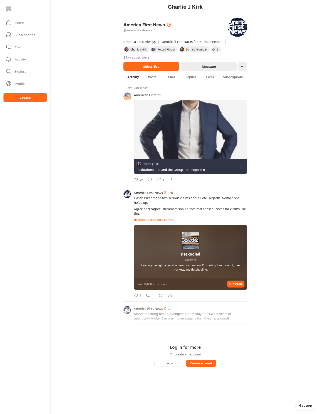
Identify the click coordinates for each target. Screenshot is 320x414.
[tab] (133, 76)
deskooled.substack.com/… (154, 219)
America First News (148, 192)
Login (169, 363)
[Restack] (160, 295)
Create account (201, 363)
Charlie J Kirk (151, 164)
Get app (305, 405)
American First (145, 95)
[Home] (8, 8)
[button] (25, 22)
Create (25, 97)
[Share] (171, 179)
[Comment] (149, 179)
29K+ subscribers (136, 57)
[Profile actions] (242, 66)
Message (209, 66)
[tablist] (185, 76)
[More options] (244, 94)
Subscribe (151, 66)
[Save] (240, 166)
